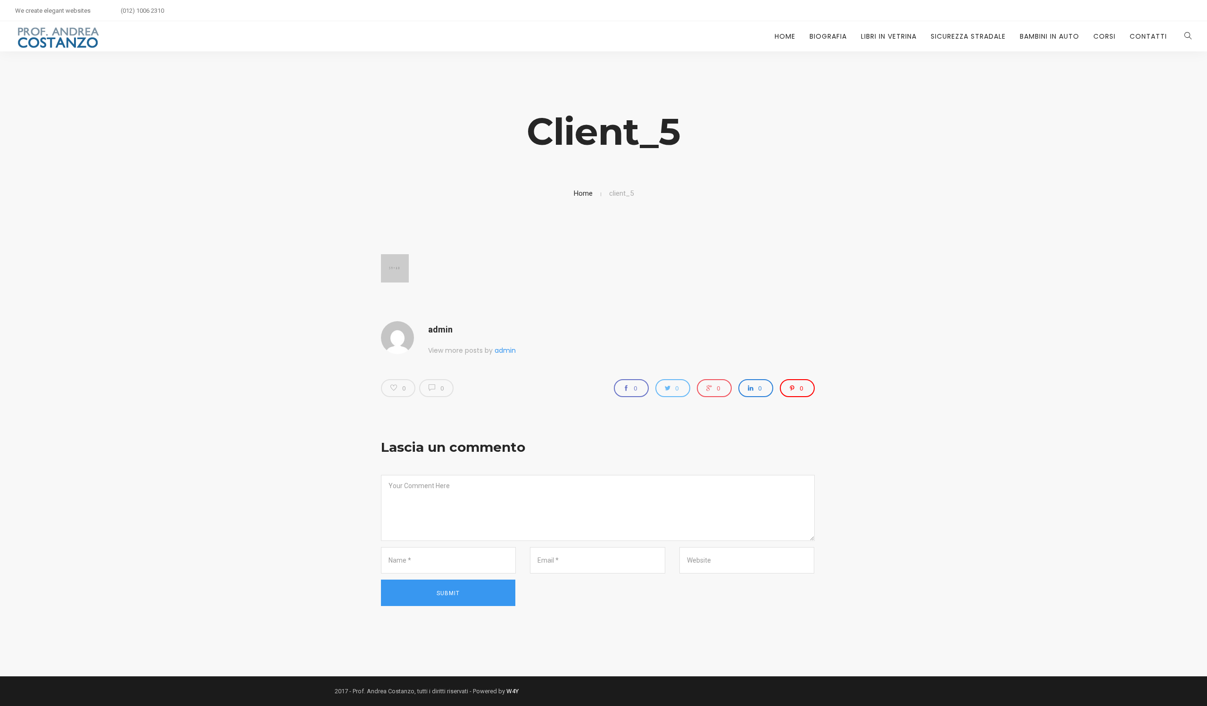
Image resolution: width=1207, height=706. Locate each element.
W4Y (512, 691)
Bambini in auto (1049, 36)
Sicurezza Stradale (968, 36)
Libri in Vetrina (889, 36)
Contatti (1148, 36)
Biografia (828, 36)
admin (440, 329)
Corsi (1104, 36)
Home (785, 36)
